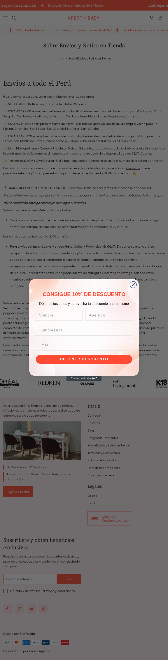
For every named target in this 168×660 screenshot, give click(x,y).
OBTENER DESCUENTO (84, 359)
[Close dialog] (133, 284)
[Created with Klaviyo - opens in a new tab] (84, 378)
